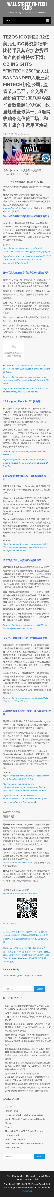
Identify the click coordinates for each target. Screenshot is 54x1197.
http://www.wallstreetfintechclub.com (20, 893)
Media (8, 1123)
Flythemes (27, 1191)
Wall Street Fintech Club (27, 5)
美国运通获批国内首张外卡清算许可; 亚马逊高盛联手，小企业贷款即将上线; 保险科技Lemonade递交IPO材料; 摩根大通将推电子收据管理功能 (27, 1087)
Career (8, 1106)
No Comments (24, 134)
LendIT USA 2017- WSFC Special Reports (25, 1119)
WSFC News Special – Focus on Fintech (24, 1143)
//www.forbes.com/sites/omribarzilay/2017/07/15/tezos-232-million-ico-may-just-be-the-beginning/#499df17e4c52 (27, 259)
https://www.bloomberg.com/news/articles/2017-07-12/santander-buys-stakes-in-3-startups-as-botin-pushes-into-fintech (25, 547)
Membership (18, 1176)
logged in (19, 975)
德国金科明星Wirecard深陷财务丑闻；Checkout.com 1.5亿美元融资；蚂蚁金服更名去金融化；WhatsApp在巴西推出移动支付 (27, 1076)
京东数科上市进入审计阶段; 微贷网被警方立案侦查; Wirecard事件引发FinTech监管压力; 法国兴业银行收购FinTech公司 (28, 1066)
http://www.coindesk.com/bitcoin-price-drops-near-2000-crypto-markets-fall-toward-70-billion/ (27, 368)
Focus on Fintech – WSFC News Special (24, 1115)
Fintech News (9, 923)
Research (9, 1127)
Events (19, 1179)
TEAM (7, 1176)
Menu (7, 20)
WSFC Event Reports (15, 1139)
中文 (37, 1179)
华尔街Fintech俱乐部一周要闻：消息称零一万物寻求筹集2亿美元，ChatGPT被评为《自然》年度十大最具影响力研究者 (28, 1027)
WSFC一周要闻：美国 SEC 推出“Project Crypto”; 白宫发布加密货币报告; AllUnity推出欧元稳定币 (28, 1016)
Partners (28, 1179)
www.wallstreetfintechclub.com (17, 862)
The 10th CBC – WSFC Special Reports (24, 1131)
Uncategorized (12, 1135)
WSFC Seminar (12, 1147)
